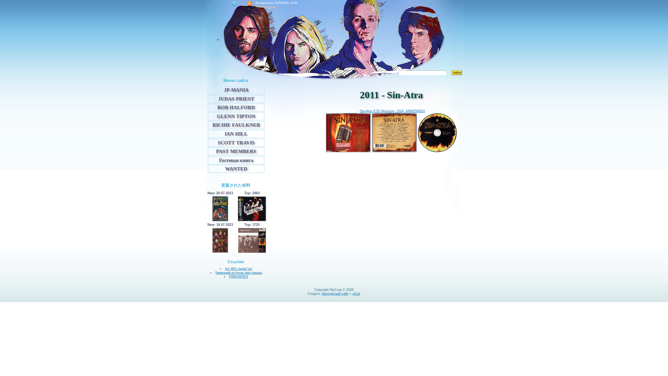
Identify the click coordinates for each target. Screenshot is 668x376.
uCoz (356, 294)
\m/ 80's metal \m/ (238, 269)
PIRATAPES (238, 277)
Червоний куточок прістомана (238, 273)
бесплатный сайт (335, 294)
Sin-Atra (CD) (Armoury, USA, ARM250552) (392, 111)
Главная (234, 3)
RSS (250, 3)
